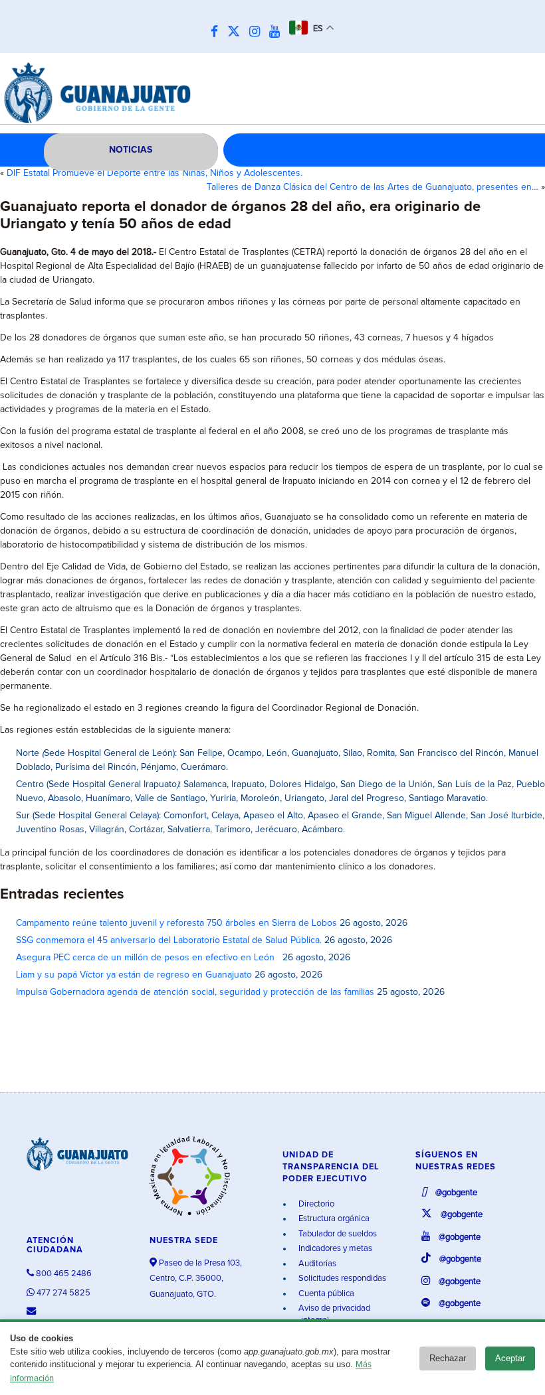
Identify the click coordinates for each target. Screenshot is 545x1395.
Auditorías (316, 1264)
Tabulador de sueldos (336, 1234)
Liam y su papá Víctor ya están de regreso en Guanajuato (134, 975)
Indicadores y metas (334, 1248)
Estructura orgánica (333, 1218)
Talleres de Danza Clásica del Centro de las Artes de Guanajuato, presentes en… (372, 187)
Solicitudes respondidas (341, 1278)
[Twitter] (237, 32)
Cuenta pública (325, 1293)
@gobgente (455, 1193)
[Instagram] (258, 32)
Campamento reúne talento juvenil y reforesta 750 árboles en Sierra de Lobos (176, 923)
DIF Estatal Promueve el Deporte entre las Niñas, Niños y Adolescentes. (154, 173)
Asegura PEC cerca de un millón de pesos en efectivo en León (148, 957)
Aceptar (510, 1358)
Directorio (315, 1204)
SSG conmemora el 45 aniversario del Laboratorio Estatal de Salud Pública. (169, 940)
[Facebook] (218, 32)
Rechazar (447, 1358)
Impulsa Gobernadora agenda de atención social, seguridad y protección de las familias (195, 992)
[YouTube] (277, 32)
